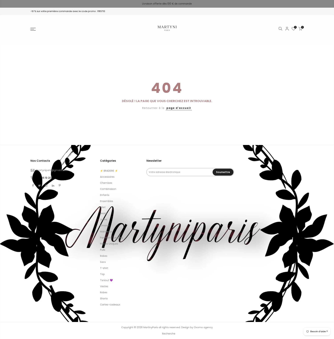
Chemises (106, 183)
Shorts (104, 298)
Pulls (102, 250)
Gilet (103, 207)
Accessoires (107, 177)
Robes (103, 256)
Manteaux (106, 231)
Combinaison (108, 189)
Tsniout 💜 (106, 280)
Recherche (168, 333)
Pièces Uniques (109, 243)
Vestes (104, 286)
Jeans (103, 213)
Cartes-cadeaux (110, 304)
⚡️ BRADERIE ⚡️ (109, 170)
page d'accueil (178, 108)
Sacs (103, 262)
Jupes (103, 219)
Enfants (104, 195)
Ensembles (106, 201)
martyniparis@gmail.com (51, 170)
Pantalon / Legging (111, 237)
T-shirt (104, 268)
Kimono (104, 225)
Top (102, 274)
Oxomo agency (203, 327)
